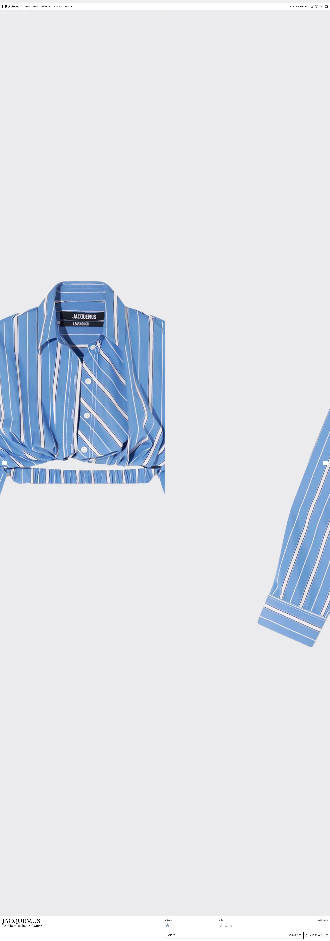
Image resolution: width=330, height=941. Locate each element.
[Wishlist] (321, 6)
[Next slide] (325, 463)
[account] (312, 6)
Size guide (323, 919)
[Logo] (10, 6)
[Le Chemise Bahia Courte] (167, 925)
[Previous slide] (4, 463)
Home (4, 13)
